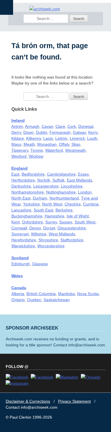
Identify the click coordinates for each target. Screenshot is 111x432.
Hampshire (54, 216)
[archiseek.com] (44, 9)
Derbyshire (21, 186)
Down (28, 132)
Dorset (49, 228)
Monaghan (47, 144)
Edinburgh (20, 264)
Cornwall (19, 228)
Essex (83, 174)
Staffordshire (71, 240)
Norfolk (43, 180)
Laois (48, 138)
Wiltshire (38, 234)
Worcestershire (51, 246)
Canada (18, 287)
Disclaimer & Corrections (28, 401)
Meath (29, 144)
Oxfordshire (32, 222)
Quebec (34, 299)
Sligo (75, 144)
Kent (15, 222)
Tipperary (19, 150)
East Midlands (79, 180)
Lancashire (21, 210)
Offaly (64, 144)
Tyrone (36, 150)
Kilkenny (33, 138)
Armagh (32, 126)
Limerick (77, 138)
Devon (35, 228)
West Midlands (62, 234)
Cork (71, 126)
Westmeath (75, 150)
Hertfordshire (23, 180)
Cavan (47, 126)
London (85, 192)
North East (20, 198)
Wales (17, 275)
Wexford (18, 156)
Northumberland (64, 198)
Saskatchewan (57, 299)
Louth (92, 138)
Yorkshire (31, 204)
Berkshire (64, 210)
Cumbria (90, 204)
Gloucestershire (71, 228)
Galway (79, 132)
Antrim (17, 126)
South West (85, 222)
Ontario (18, 299)
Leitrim (61, 138)
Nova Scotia (88, 293)
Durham (40, 198)
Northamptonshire (27, 192)
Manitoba (66, 293)
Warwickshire (23, 246)
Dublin (41, 132)
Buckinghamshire (26, 216)
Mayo (16, 144)
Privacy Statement (74, 401)
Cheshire (73, 204)
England (19, 168)
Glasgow (40, 264)
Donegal (85, 126)
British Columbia (41, 293)
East (15, 174)
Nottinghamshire (61, 192)
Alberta (17, 293)
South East (43, 210)
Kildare (17, 138)
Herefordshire (23, 240)
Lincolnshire (72, 186)
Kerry (93, 132)
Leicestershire (46, 186)
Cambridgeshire (61, 174)
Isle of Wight (78, 216)
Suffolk (58, 180)
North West (52, 204)
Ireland (18, 120)
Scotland (20, 258)
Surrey (51, 222)
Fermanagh (60, 132)
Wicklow (36, 156)
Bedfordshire (33, 174)
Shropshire (48, 240)
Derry (16, 132)
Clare (60, 126)
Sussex (65, 222)
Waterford (54, 150)
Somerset (20, 234)
